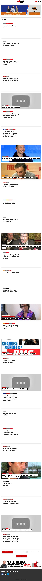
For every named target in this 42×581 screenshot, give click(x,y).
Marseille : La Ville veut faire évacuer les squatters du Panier (10, 290)
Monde (4, 270)
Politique (4, 41)
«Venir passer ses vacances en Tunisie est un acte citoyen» (10, 202)
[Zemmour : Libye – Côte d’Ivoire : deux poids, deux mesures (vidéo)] (21, 171)
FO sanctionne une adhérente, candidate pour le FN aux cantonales (11, 502)
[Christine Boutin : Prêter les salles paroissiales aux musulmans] (21, 311)
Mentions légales (23, 579)
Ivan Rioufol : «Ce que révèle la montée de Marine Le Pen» (10, 449)
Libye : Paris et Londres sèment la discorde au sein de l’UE (10, 220)
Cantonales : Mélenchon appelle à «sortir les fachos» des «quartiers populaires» (10, 80)
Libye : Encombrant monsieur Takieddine (9, 414)
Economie (4, 129)
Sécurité (15, 393)
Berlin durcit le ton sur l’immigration (11, 272)
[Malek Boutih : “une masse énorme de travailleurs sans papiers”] (21, 523)
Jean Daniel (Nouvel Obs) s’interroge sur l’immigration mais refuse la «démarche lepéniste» (11, 115)
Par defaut (4, 76)
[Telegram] (8, 574)
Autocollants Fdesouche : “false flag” (10, 26)
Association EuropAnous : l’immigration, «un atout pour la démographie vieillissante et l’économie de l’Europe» (10, 134)
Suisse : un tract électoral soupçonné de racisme (9, 361)
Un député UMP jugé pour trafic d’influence (10, 484)
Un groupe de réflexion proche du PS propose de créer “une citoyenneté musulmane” (11, 256)
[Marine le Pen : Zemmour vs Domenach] (21, 100)
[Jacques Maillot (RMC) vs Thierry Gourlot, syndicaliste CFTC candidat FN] (21, 347)
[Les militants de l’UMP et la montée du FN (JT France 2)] (21, 382)
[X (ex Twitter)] (5, 574)
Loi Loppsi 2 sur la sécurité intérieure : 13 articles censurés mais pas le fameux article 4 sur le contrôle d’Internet (10, 398)
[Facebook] (2, 574)
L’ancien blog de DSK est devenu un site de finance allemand (11, 44)
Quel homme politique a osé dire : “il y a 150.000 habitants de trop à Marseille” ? (11, 62)
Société (15, 129)
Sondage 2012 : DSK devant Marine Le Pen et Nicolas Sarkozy (11, 185)
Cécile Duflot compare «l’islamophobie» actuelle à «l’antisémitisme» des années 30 (10, 432)
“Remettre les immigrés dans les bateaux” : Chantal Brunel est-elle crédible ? (10, 326)
